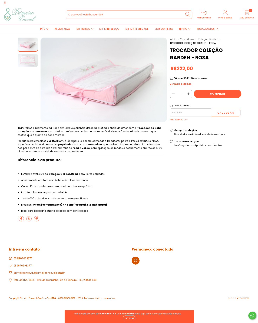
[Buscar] (188, 14)
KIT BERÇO (84, 29)
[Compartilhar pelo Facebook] (22, 220)
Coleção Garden (208, 39)
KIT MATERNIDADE (137, 29)
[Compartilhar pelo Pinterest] (36, 220)
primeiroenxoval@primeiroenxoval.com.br (39, 273)
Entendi (129, 318)
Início (173, 39)
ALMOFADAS (63, 29)
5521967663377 (23, 258)
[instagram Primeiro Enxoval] (5, 2)
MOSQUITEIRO (164, 29)
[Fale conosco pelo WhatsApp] (252, 315)
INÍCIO (44, 29)
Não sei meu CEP (178, 119)
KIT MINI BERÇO (109, 29)
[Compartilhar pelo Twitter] (29, 220)
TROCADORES (206, 29)
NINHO (183, 29)
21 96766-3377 (23, 265)
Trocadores (187, 39)
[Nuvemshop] (239, 298)
